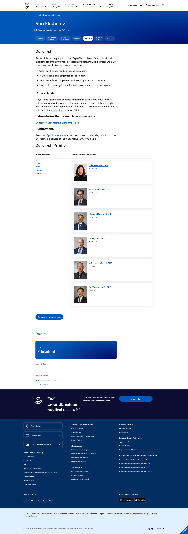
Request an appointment (49, 317)
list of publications (51, 135)
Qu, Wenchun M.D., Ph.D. (100, 287)
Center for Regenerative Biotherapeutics (57, 122)
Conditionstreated (52, 38)
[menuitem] (40, 38)
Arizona (38, 163)
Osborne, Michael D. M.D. (100, 262)
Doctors (77, 38)
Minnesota (39, 170)
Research (88, 38)
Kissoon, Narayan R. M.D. (100, 214)
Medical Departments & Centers (48, 15)
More (108, 38)
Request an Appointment (47, 30)
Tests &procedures (65, 38)
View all (38, 174)
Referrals (65, 30)
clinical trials (57, 110)
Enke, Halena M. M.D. (98, 165)
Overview (40, 38)
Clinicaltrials (99, 38)
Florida (38, 167)
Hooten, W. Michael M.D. (100, 189)
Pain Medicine (49, 23)
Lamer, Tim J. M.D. (97, 238)
